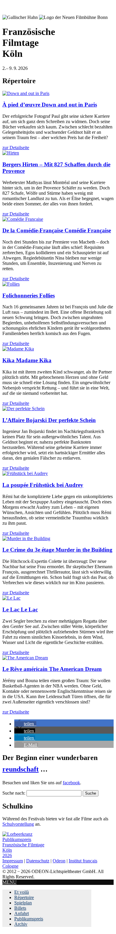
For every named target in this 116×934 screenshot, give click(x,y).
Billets (20, 908)
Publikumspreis (28, 918)
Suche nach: (13, 792)
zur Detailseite (15, 147)
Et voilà (21, 892)
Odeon (59, 860)
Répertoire (24, 897)
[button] (25, 723)
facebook (71, 782)
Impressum (12, 860)
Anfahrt (21, 913)
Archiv (20, 924)
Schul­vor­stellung (18, 824)
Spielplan (23, 902)
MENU (9, 882)
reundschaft (20, 769)
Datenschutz (37, 860)
